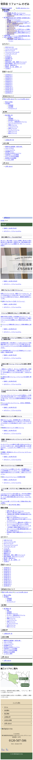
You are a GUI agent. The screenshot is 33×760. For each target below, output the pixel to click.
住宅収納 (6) (8, 57)
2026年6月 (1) (8, 78)
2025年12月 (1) (9, 88)
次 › (16, 504)
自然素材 (9, 20)
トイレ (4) (8, 55)
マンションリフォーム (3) (12, 52)
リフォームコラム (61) (11, 48)
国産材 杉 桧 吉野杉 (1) (13, 66)
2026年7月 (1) (8, 76)
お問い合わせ (7, 37)
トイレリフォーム (11, 28)
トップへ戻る (16, 702)
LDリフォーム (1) (10, 50)
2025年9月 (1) (8, 92)
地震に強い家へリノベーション (15, 511)
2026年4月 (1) (8, 81)
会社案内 (6, 11)
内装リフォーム (10, 29)
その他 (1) (8, 68)
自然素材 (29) (8, 58)
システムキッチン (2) (11, 53)
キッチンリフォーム (11, 31)
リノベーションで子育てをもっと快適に (18, 524)
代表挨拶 (9, 13)
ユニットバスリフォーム (13, 25)
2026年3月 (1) (8, 83)
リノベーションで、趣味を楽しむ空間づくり (19, 522)
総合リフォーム (10, 34)
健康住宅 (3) (8, 60)
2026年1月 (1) (8, 86)
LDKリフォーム (10, 32)
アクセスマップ (10, 16)
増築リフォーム (10, 26)
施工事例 (6, 17)
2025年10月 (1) (9, 91)
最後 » (18, 504)
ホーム (6, 707)
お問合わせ (7, 217)
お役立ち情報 (8, 720)
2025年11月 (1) (9, 89)
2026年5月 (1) (8, 79)
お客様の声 (7, 35)
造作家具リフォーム (11, 22)
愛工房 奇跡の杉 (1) (11, 65)
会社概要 (9, 14)
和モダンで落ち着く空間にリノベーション (18, 512)
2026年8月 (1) (8, 74)
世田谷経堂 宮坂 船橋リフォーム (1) (16, 62)
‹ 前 (9, 504)
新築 (8, 19)
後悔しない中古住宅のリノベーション (17, 517)
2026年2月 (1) (8, 84)
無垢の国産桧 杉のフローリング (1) (15, 63)
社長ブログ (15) (9, 47)
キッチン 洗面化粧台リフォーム (15, 23)
